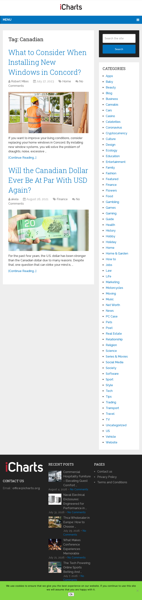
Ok (71, 594)
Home (66, 81)
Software (112, 373)
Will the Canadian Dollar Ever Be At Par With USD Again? (48, 180)
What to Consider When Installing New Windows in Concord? (47, 62)
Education (113, 156)
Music (110, 299)
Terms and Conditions (112, 482)
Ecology (111, 150)
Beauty (111, 87)
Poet (109, 328)
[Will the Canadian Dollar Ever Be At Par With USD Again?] (48, 230)
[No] (137, 590)
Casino (110, 116)
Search (119, 49)
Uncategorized (116, 425)
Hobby (110, 236)
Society (111, 368)
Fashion (111, 173)
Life (108, 276)
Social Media (114, 362)
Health (110, 225)
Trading (111, 402)
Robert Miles (20, 81)
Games (111, 207)
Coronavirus (114, 127)
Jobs (109, 265)
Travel (110, 414)
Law (109, 270)
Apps (109, 76)
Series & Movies (117, 356)
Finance (62, 199)
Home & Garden (117, 253)
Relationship (114, 339)
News (110, 310)
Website (111, 442)
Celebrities (113, 122)
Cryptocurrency (116, 133)
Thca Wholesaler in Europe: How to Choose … (76, 522)
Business (112, 99)
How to (111, 259)
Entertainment (116, 162)
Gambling (112, 202)
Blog (109, 93)
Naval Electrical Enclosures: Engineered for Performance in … (75, 501)
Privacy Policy (107, 477)
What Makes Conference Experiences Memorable (72, 546)
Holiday (111, 242)
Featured (112, 179)
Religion (111, 345)
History (111, 230)
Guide (110, 219)
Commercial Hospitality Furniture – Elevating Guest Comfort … (77, 478)
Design (110, 144)
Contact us (104, 471)
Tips (109, 396)
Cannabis (112, 104)
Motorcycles (114, 288)
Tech (109, 391)
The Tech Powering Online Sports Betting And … (76, 567)
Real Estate (114, 333)
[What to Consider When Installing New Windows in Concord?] (48, 112)
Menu (7, 19)
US (108, 431)
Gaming (111, 213)
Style (109, 385)
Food (109, 196)
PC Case (112, 316)
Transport (112, 408)
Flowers (111, 190)
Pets (109, 322)
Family (110, 167)
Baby (109, 81)
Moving (111, 293)
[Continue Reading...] (22, 157)
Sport (109, 379)
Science (111, 351)
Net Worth (113, 305)
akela (14, 199)
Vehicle (111, 436)
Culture (111, 139)
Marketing (112, 282)
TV (108, 419)
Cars (109, 110)
